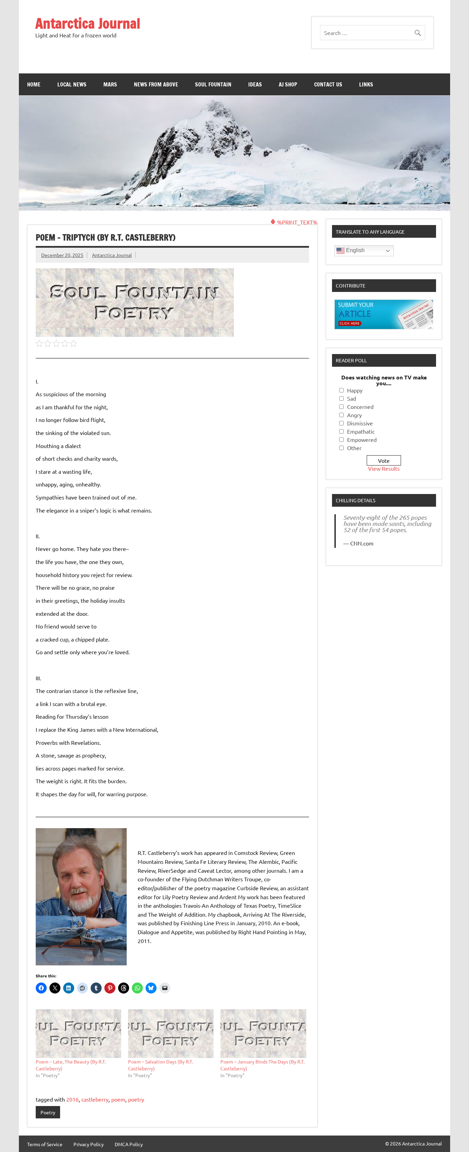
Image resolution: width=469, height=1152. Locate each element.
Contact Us (328, 84)
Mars (110, 84)
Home (34, 84)
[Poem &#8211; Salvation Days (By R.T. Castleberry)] (171, 1033)
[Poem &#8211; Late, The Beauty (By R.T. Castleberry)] (78, 1033)
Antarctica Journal (87, 23)
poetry (136, 1099)
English (355, 250)
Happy (355, 390)
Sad (351, 398)
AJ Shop (288, 84)
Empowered (362, 439)
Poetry (48, 1112)
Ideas (255, 84)
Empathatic (361, 431)
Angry (354, 414)
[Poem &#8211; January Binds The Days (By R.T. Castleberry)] (263, 1033)
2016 (72, 1099)
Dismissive (360, 423)
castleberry (94, 1099)
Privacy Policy (88, 1144)
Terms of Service (44, 1144)
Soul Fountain (213, 84)
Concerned (360, 406)
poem (118, 1099)
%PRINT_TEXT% (297, 222)
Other (354, 447)
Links (366, 84)
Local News (72, 84)
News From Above (156, 84)
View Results (384, 468)
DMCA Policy (129, 1144)
